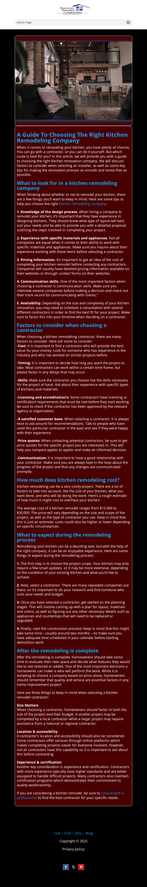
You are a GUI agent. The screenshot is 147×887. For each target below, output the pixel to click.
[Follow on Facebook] (66, 867)
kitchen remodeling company (82, 203)
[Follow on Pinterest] (81, 867)
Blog (89, 833)
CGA (67, 833)
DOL (79, 833)
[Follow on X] (73, 867)
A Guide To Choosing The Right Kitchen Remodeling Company (72, 137)
